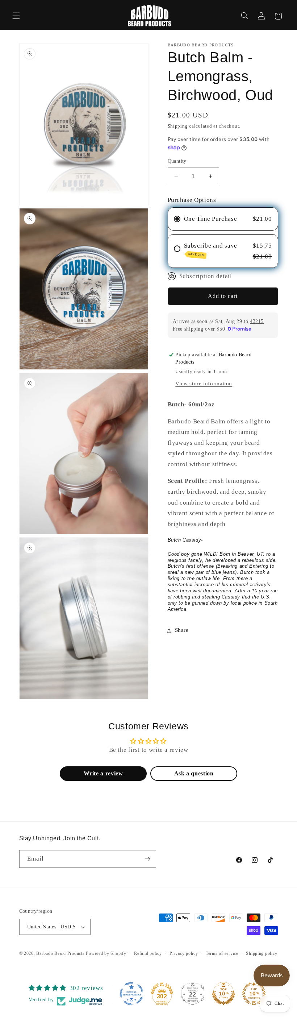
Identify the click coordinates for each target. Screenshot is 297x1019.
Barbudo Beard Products (60, 953)
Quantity (177, 161)
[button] (16, 16)
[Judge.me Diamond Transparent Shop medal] (131, 993)
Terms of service (222, 953)
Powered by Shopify (106, 953)
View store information (203, 383)
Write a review (103, 773)
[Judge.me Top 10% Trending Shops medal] (253, 993)
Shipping (178, 126)
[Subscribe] (147, 859)
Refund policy (148, 953)
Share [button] (182, 630)
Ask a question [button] (194, 773)
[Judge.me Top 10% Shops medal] (223, 993)
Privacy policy (184, 953)
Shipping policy (261, 953)
